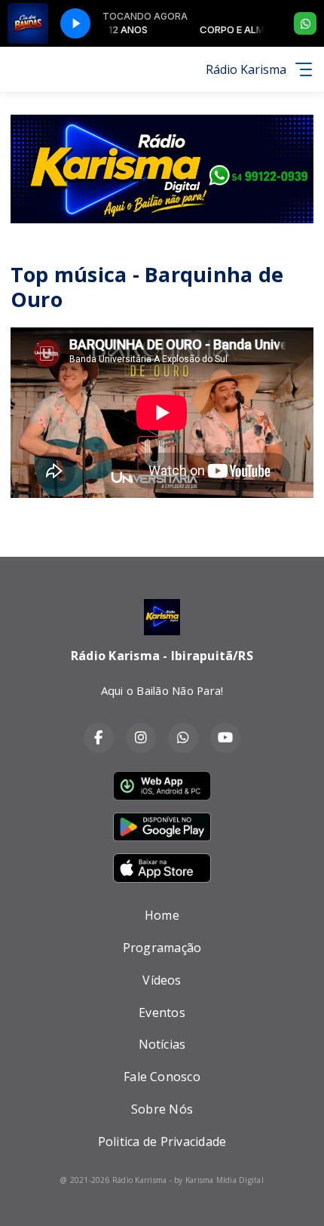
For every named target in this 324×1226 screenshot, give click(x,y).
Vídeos (161, 980)
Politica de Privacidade (162, 1141)
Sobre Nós (162, 1109)
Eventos (162, 1012)
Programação (162, 947)
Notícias (162, 1044)
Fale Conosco (162, 1076)
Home (162, 915)
